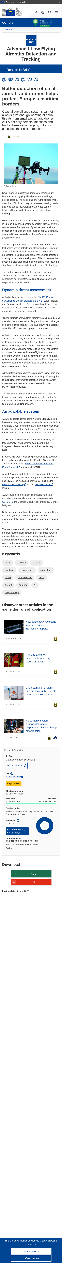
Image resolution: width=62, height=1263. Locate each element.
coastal (36, 562)
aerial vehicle (25, 577)
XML (33, 874)
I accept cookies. (31, 1251)
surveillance (27, 570)
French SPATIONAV (13, 484)
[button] (43, 12)
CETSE (7, 502)
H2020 (9, 29)
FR (23, 79)
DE (4, 79)
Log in (36, 12)
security (22, 562)
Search (50, 12)
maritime (9, 570)
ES (17, 79)
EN (10, 79)
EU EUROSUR (43, 484)
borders (23, 585)
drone (8, 577)
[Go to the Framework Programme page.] (31, 40)
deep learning (12, 592)
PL (36, 79)
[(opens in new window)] (12, 11)
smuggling (45, 570)
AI (35, 585)
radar (41, 577)
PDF (33, 882)
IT (29, 79)
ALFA (8, 562)
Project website (15, 766)
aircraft (8, 585)
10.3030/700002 (13, 777)
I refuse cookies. (31, 1258)
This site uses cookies (16, 1240)
